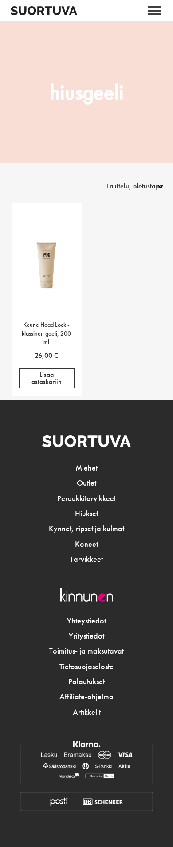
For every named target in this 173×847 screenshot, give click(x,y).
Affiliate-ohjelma (86, 697)
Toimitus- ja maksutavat (86, 651)
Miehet (86, 468)
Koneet (86, 544)
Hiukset (86, 513)
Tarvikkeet (86, 559)
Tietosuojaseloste (86, 666)
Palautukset (86, 681)
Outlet (86, 483)
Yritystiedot (86, 636)
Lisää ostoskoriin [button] (46, 378)
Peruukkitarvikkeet (86, 498)
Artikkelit (87, 712)
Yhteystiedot (86, 621)
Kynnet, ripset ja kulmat (86, 528)
